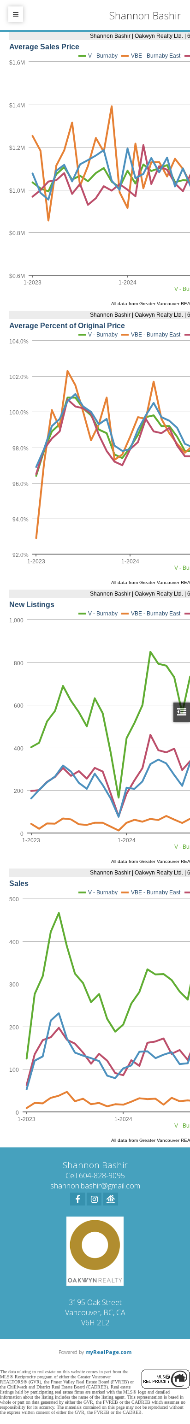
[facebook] (77, 1199)
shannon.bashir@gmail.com (95, 1186)
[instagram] (94, 1199)
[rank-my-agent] (110, 1199)
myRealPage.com (108, 1351)
